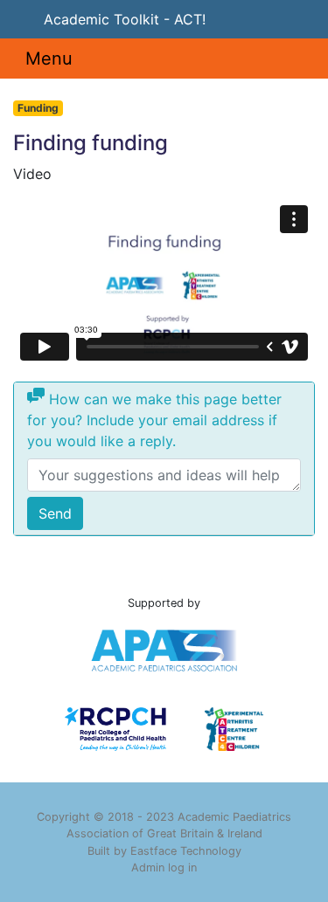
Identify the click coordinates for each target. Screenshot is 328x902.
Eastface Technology (185, 850)
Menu (49, 58)
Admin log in (164, 867)
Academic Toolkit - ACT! (125, 19)
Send (55, 513)
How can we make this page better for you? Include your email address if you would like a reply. (154, 420)
